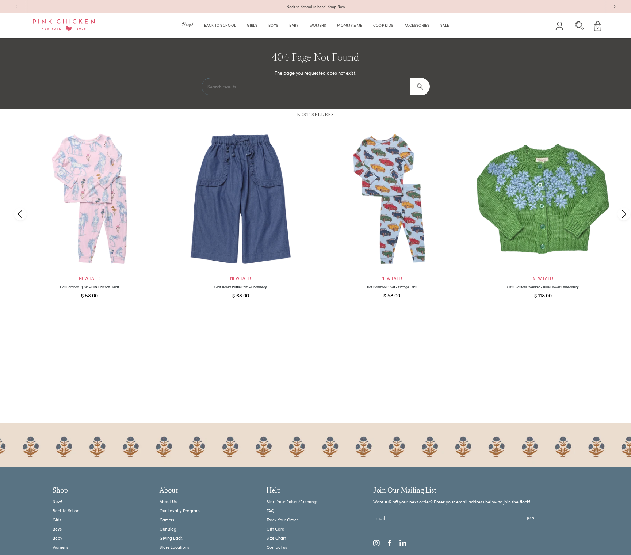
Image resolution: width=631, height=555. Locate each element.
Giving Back (171, 538)
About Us (168, 501)
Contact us (277, 547)
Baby (57, 538)
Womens (60, 547)
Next (623, 214)
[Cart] (597, 26)
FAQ (270, 510)
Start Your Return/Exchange (292, 501)
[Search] (420, 86)
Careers (167, 519)
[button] (188, 26)
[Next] (614, 6)
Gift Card (275, 529)
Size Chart (276, 538)
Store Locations (174, 547)
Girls (57, 519)
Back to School (67, 510)
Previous (20, 214)
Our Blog (168, 529)
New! (57, 501)
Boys (57, 529)
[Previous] (17, 6)
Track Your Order (282, 519)
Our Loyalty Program (180, 510)
